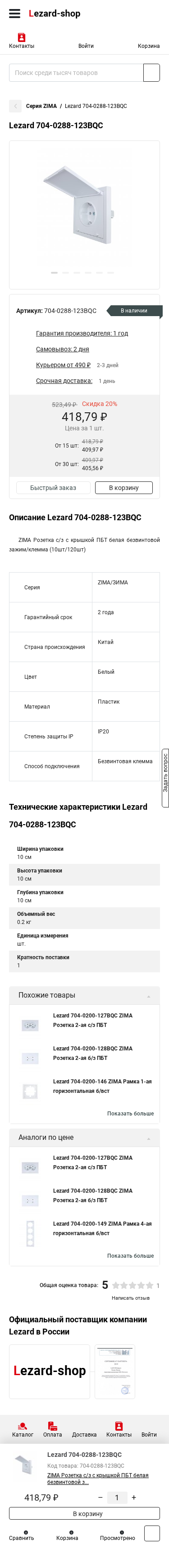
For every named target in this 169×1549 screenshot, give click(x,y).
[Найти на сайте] (151, 73)
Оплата (52, 1435)
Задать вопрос (165, 774)
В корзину (124, 487)
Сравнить (21, 1538)
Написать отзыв (131, 1298)
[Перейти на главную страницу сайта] (67, 13)
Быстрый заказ (53, 487)
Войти (86, 46)
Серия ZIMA (41, 106)
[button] (54, 273)
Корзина (149, 46)
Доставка (84, 1435)
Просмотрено (117, 1538)
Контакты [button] (21, 46)
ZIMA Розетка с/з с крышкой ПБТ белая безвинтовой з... (98, 1478)
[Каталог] (14, 13)
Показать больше (130, 1113)
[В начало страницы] (152, 1533)
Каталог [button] (22, 1435)
